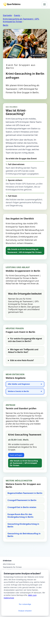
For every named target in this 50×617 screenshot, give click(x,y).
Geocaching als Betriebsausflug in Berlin (24, 535)
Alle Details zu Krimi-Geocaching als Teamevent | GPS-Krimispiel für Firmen (24, 250)
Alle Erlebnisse (9, 564)
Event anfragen (16, 455)
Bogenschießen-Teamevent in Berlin (25, 493)
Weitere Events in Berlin (18, 391)
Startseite (7, 15)
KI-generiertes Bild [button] (37, 55)
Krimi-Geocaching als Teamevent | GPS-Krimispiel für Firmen (21, 20)
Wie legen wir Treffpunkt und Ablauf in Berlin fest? (23, 350)
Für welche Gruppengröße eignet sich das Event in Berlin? (25, 340)
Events (17, 15)
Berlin (5, 25)
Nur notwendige (25, 604)
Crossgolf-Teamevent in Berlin (22, 500)
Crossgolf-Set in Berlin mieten (22, 507)
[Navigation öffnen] (44, 4)
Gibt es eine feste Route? (22, 360)
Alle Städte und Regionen (19, 384)
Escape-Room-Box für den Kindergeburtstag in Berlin (20, 515)
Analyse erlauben (25, 611)
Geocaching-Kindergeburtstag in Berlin (23, 525)
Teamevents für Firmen (12, 567)
